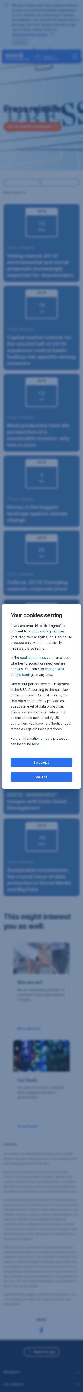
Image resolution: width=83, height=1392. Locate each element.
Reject (41, 777)
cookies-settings (33, 657)
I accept (41, 762)
